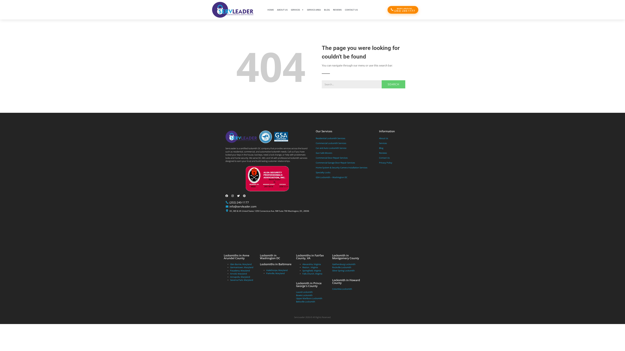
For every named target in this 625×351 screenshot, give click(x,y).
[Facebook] (226, 196)
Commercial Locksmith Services (331, 143)
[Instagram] (232, 196)
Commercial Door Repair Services (332, 157)
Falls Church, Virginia (312, 273)
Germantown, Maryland (241, 267)
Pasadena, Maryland (240, 270)
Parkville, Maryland (275, 273)
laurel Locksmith (304, 292)
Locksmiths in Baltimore (276, 264)
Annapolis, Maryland (240, 276)
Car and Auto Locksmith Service (331, 148)
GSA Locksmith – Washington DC (331, 177)
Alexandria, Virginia (311, 264)
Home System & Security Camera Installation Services (341, 167)
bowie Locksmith (304, 295)
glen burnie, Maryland (241, 264)
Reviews (337, 9)
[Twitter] (238, 196)
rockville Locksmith (341, 267)
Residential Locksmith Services (330, 138)
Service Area (314, 9)
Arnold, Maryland (238, 273)
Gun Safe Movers (324, 152)
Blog (327, 9)
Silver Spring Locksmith (343, 270)
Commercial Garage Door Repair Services (335, 162)
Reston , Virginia (310, 267)
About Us (282, 9)
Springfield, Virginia (311, 270)
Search (393, 84)
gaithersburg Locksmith (343, 264)
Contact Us (351, 9)
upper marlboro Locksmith (309, 298)
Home (270, 9)
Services (295, 9)
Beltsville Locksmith (305, 301)
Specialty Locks (323, 172)
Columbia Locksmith (342, 288)
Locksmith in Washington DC (270, 257)
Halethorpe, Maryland (277, 270)
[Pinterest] (244, 196)
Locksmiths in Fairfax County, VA (310, 257)
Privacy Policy (385, 162)
